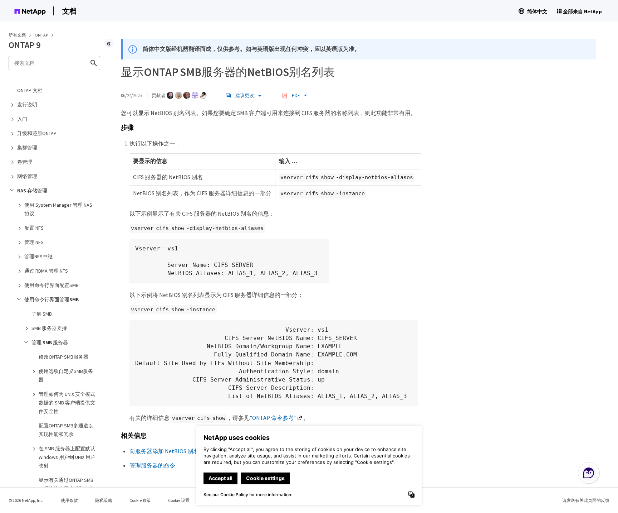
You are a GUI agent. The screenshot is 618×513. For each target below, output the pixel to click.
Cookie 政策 (140, 500)
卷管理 (24, 162)
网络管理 (27, 176)
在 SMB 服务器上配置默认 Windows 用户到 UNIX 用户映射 (67, 457)
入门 (22, 119)
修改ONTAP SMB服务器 (63, 357)
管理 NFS (34, 242)
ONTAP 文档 (30, 90)
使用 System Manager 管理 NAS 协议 (58, 209)
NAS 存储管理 (32, 190)
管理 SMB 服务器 (49, 342)
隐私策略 (103, 500)
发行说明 (27, 104)
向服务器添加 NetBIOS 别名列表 (169, 451)
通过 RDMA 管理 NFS (46, 271)
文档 (69, 10)
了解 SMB (41, 314)
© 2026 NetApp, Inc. (26, 500)
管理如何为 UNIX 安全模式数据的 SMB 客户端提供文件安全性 (67, 402)
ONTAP (42, 35)
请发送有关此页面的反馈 (585, 500)
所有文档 (17, 35)
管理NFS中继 (38, 256)
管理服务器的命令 (152, 465)
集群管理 (27, 147)
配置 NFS (34, 228)
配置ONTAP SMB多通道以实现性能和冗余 (66, 429)
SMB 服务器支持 (49, 328)
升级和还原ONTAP (37, 133)
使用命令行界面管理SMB (51, 299)
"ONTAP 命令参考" (273, 417)
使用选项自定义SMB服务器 (66, 375)
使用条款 (69, 500)
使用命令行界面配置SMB (51, 285)
